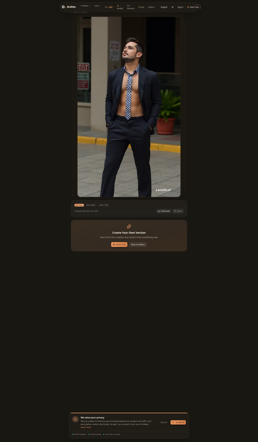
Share (179, 211)
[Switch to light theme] (172, 7)
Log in (180, 7)
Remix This (121, 244)
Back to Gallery (138, 244)
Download (165, 211)
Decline (164, 422)
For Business (130, 7)
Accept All (180, 422)
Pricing (141, 7)
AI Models (120, 7)
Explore (151, 7)
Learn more (86, 427)
